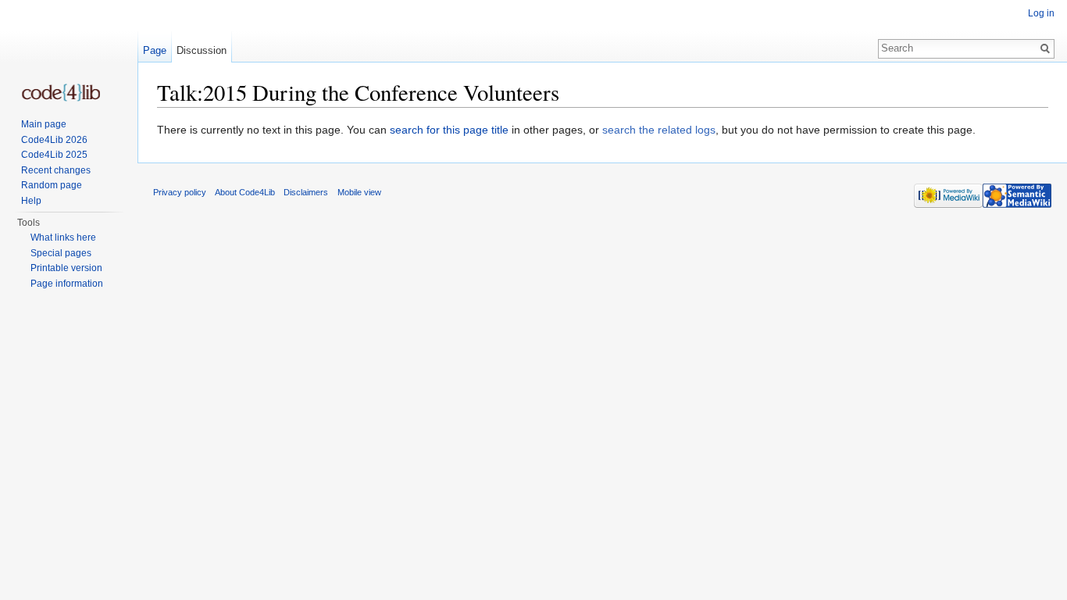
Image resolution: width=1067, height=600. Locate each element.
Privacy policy (179, 192)
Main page (43, 124)
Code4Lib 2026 (54, 139)
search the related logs (658, 129)
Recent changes (56, 170)
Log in (1041, 13)
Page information (66, 283)
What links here (63, 237)
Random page (51, 185)
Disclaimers (306, 192)
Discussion (202, 50)
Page (154, 50)
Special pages (60, 253)
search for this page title (449, 129)
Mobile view (359, 192)
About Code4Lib (245, 192)
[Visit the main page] (61, 93)
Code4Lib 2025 (54, 154)
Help (31, 200)
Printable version (66, 267)
